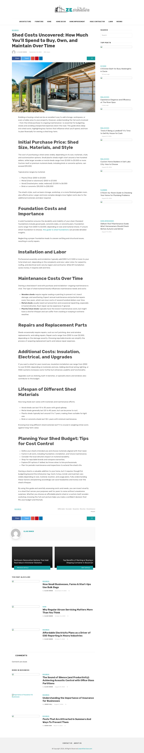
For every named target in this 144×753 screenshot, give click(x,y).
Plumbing (103, 190)
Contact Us (67, 743)
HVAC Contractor (97, 22)
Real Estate (104, 97)
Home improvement (77, 22)
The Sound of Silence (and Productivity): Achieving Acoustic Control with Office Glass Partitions (68, 680)
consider (69, 509)
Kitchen (103, 66)
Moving (119, 22)
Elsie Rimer (22, 52)
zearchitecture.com (85, 749)
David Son (48, 725)
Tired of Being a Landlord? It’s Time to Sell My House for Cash (115, 132)
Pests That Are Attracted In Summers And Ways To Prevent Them (67, 720)
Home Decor (61, 22)
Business (15, 30)
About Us (77, 743)
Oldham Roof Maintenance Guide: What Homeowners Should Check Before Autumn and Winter (114, 226)
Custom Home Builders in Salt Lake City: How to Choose (115, 163)
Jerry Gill (48, 704)
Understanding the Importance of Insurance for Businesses (68, 699)
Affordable (62, 509)
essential (76, 509)
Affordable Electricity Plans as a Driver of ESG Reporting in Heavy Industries (67, 634)
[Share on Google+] (33, 58)
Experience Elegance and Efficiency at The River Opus (115, 101)
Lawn (110, 22)
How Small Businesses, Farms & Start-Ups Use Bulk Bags (67, 586)
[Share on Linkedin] (41, 58)
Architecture (25, 22)
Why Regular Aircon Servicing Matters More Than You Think (68, 611)
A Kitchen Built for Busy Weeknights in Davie (115, 70)
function (83, 509)
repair (93, 511)
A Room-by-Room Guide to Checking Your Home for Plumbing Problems (116, 194)
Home (49, 22)
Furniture (39, 22)
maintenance (91, 509)
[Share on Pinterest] (37, 58)
